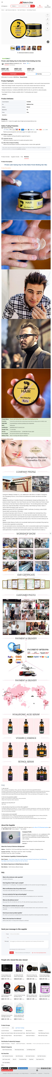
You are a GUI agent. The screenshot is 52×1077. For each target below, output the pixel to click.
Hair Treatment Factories (7, 1056)
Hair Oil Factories (19, 1056)
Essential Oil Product (18, 1030)
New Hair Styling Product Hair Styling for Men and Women (32, 996)
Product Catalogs (20, 1027)
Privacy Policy (46, 1073)
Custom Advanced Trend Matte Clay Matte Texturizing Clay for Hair (6, 996)
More (2, 1065)
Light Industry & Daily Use (10, 10)
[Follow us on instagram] (46, 1068)
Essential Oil (17, 861)
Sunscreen (25, 859)
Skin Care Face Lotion (42, 1035)
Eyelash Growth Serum (34, 859)
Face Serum (11, 859)
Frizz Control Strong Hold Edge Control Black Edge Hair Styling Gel (44, 996)
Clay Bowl (31, 1059)
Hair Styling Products (31, 10)
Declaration (40, 1073)
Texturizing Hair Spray (19, 1049)
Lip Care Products (5, 1030)
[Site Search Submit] (32, 6)
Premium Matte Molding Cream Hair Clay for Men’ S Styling (44, 976)
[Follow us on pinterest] (50, 1068)
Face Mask (3, 861)
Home (2, 10)
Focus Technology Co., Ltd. (17, 1073)
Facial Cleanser (10, 861)
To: (8, 937)
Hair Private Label (6, 1059)
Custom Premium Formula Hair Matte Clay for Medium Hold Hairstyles (19, 996)
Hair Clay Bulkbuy (6, 1062)
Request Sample (23, 77)
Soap (16, 859)
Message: (7, 941)
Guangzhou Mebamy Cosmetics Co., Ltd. (13, 63)
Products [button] (14, 6)
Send (12, 952)
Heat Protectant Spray (7, 1049)
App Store (5, 1068)
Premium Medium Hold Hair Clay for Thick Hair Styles (6, 976)
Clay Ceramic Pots (40, 1059)
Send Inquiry (13, 74)
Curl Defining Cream (31, 1049)
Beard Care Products (30, 1033)
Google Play (13, 1068)
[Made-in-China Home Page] (26, 2)
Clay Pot (14, 1059)
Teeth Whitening (43, 859)
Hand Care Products (30, 1035)
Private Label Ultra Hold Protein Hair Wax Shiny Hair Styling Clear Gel (19, 1017)
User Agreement (33, 1073)
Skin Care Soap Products (6, 1035)
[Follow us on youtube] (48, 1068)
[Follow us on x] (44, 1068)
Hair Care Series (24, 861)
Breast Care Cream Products (7, 1033)
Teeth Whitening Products (43, 1033)
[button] (2, 2)
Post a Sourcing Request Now (39, 952)
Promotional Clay (22, 1059)
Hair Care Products (22, 10)
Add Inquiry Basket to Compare (26, 52)
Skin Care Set (28, 1030)
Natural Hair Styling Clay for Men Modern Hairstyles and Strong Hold (32, 976)
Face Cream (20, 859)
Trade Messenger (22, 1068)
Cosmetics (40, 1030)
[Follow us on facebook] (42, 1068)
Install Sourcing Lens (7, 1070)
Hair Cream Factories (30, 1056)
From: (7, 934)
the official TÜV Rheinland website (40, 827)
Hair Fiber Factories (41, 1056)
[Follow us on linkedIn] (37, 1070)
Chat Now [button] (39, 74)
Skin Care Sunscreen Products (20, 1033)
